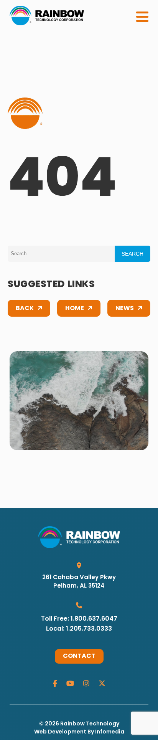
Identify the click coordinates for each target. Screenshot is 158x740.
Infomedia (109, 732)
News (124, 308)
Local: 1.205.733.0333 (79, 629)
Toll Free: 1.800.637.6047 (79, 619)
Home (74, 308)
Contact (79, 656)
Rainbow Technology (89, 724)
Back (25, 308)
